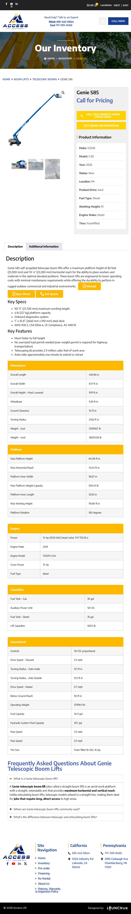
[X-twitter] (11, 6)
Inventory (65, 58)
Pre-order (44, 868)
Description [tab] (15, 246)
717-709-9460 (64, 25)
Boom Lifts (21, 79)
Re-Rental (44, 878)
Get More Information (101, 125)
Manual (91, 286)
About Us (43, 883)
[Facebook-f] (6, 4)
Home (51, 58)
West (117, 5)
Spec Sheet (22, 294)
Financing (44, 873)
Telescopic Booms (44, 79)
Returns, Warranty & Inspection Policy (48, 890)
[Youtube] (11, 4)
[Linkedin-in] (16, 4)
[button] (102, 21)
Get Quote (51, 294)
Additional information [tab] (44, 246)
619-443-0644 (65, 21)
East (125, 5)
